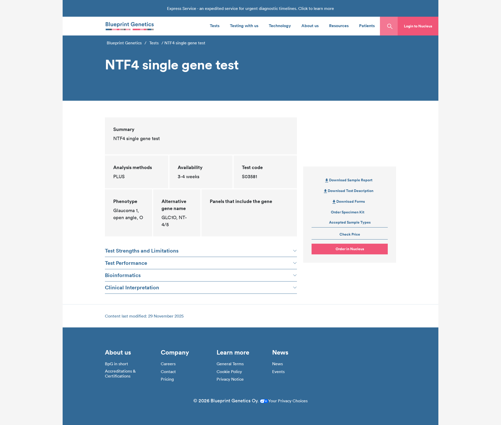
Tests (214, 25)
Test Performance (126, 262)
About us (310, 25)
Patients (367, 25)
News (277, 363)
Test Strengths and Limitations (141, 250)
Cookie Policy (229, 371)
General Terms (230, 363)
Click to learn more (316, 8)
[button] (418, 26)
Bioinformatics (123, 275)
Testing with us (244, 25)
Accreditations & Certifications (120, 374)
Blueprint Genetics (124, 42)
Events (278, 371)
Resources (339, 25)
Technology (280, 25)
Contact (168, 371)
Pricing (167, 379)
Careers (168, 363)
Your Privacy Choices (288, 400)
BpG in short (116, 363)
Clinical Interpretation (132, 287)
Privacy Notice (230, 379)
